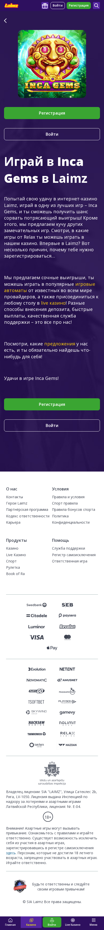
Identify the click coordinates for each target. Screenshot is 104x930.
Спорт (11, 561)
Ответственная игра (69, 561)
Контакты (14, 496)
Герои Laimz (16, 503)
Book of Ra (15, 573)
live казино (53, 303)
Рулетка (13, 567)
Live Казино (16, 554)
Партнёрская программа (27, 509)
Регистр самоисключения (74, 554)
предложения (59, 344)
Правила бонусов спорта (73, 509)
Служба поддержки (68, 548)
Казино (12, 548)
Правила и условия (68, 496)
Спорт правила (65, 503)
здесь (11, 852)
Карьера (13, 522)
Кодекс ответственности (27, 516)
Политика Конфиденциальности (71, 519)
